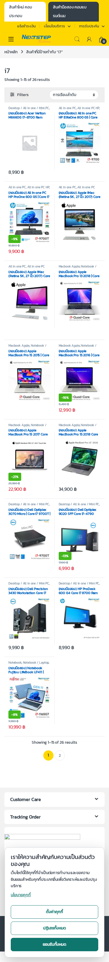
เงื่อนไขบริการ (54, 26)
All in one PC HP (88, 108)
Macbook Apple (69, 266)
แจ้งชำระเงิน (26, 26)
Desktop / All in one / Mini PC (28, 108)
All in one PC (67, 108)
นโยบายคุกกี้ (21, 895)
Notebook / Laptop (36, 662)
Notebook (15, 662)
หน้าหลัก (11, 52)
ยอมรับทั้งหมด (54, 944)
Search (77, 39)
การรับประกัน (89, 26)
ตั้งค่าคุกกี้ (54, 912)
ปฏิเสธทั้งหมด (54, 928)
